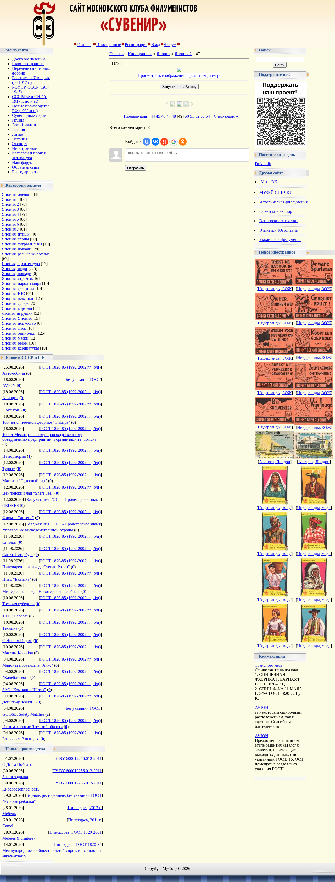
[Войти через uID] (146, 142)
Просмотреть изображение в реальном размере (179, 75)
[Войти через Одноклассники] (183, 142)
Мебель (9, 813)
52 (197, 116)
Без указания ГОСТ (83, 379)
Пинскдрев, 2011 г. (85, 820)
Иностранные (108, 44)
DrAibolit (263, 164)
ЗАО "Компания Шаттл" (24, 690)
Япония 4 (10, 214)
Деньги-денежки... (18, 702)
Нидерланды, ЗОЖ (275, 289)
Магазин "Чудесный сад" (24, 481)
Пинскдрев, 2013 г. (85, 807)
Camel (7, 826)
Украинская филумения (280, 239)
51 (192, 116)
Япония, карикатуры (20, 348)
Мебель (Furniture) (18, 838)
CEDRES (10, 505)
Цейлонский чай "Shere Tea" (27, 493)
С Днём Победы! (17, 764)
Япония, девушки (17, 298)
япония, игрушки (17, 313)
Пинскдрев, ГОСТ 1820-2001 (75, 832)
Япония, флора (15, 303)
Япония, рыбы (15, 343)
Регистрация (136, 44)
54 (208, 116)
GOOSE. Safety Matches (23, 714)
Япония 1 (10, 199)
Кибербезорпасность (20, 789)
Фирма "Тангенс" (18, 518)
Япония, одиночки (18, 333)
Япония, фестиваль (19, 288)
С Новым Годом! (17, 640)
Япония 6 (10, 224)
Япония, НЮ (13, 293)
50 (187, 116)
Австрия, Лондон (274, 462)
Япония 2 (10, 204)
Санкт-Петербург (17, 554)
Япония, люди (14, 268)
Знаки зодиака (15, 777)
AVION (9, 385)
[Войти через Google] (173, 142)
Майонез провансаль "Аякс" (27, 665)
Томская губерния (18, 604)
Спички (9, 542)
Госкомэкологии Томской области (32, 726)
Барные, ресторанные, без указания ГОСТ (64, 795)
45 (158, 116)
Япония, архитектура (21, 263)
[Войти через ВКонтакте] (155, 142)
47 (168, 116)
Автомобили (13, 373)
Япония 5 (10, 219)
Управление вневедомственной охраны (37, 530)
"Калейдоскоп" (15, 677)
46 (163, 116)
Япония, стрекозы (18, 278)
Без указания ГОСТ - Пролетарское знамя (63, 499)
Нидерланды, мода (274, 508)
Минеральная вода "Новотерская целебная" (41, 591)
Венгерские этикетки (278, 221)
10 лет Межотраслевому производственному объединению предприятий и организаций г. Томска (49, 437)
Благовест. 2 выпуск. (21, 739)
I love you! (11, 410)
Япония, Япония (17, 318)
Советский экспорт (276, 211)
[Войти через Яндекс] (164, 142)
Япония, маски (15, 338)
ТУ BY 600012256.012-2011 (77, 758)
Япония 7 (10, 229)
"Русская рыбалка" (19, 801)
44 (153, 116)
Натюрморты (14, 456)
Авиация (10, 398)
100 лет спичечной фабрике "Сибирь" (36, 422)
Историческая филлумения (283, 202)
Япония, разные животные (26, 254)
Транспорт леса (268, 665)
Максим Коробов (17, 653)
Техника (9, 628)
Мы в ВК (269, 182)
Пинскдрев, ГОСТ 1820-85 (78, 844)
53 (202, 116)
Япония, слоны (15, 239)
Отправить (135, 168)
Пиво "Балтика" (16, 579)
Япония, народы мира (21, 283)
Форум (170, 44)
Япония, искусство (19, 323)
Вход (155, 44)
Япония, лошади (16, 249)
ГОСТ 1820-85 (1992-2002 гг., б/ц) (70, 367)
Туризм (8, 468)
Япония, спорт (15, 328)
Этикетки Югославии (278, 230)
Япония (163, 53)
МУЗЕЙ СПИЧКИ (276, 192)
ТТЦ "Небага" (15, 616)
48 (174, 116)
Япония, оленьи (16, 194)
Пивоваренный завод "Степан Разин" (36, 567)
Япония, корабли (17, 308)
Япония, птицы (16, 234)
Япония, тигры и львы (22, 244)
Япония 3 (10, 209)
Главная (84, 44)
